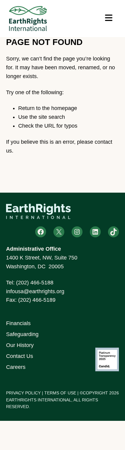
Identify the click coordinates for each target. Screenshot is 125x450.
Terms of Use (60, 392)
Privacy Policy (23, 392)
